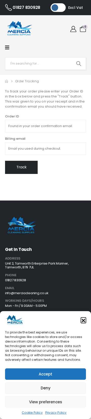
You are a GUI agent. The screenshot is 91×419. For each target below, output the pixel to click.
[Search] (79, 63)
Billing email (15, 138)
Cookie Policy (32, 412)
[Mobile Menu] (7, 47)
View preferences (45, 402)
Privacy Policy (56, 412)
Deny (46, 388)
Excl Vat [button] (75, 7)
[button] (83, 320)
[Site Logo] (19, 29)
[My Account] (73, 29)
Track (21, 167)
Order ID (12, 116)
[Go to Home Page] (6, 81)
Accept (45, 374)
